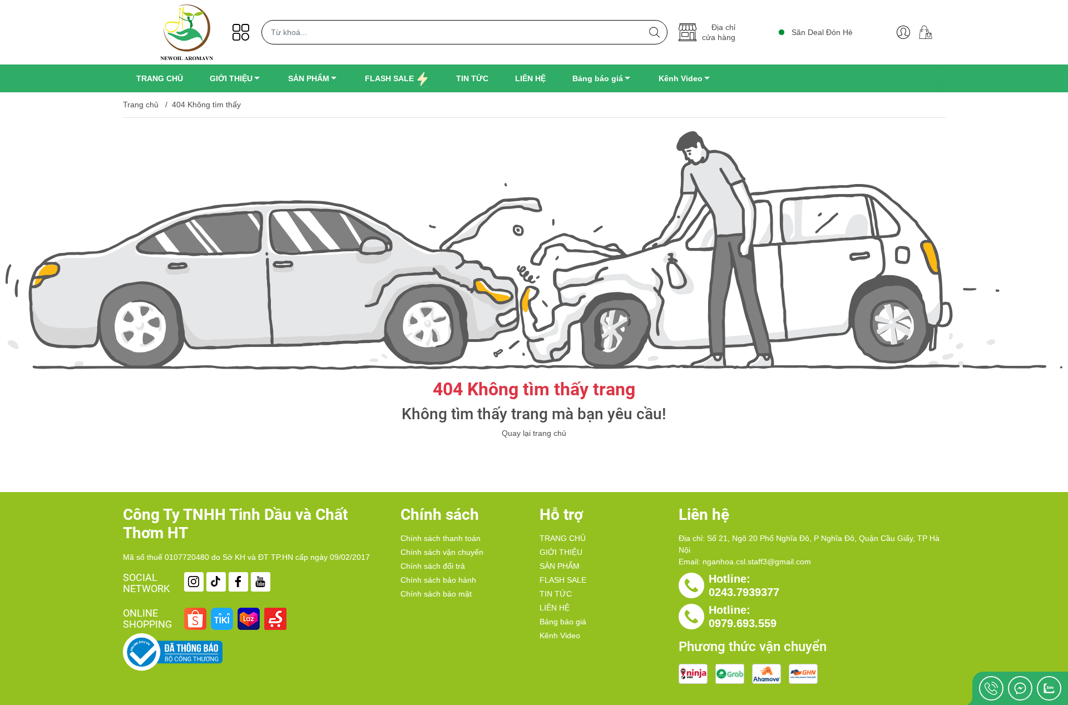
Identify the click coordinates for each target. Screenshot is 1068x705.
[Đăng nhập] (903, 32)
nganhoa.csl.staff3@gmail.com (757, 561)
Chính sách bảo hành (438, 579)
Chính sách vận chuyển (441, 552)
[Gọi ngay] (991, 688)
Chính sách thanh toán (440, 538)
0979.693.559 (743, 623)
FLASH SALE (563, 579)
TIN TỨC (556, 593)
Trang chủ (141, 104)
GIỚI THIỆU (561, 552)
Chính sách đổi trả (432, 566)
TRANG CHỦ (563, 538)
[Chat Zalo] (1049, 688)
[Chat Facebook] (1020, 688)
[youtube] (260, 582)
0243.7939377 (744, 592)
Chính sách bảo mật (436, 593)
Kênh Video (560, 635)
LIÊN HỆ (555, 607)
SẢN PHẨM (560, 566)
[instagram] (194, 582)
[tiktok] (216, 582)
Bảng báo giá (563, 621)
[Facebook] (238, 582)
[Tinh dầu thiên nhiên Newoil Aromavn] (187, 32)
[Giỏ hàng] (929, 32)
